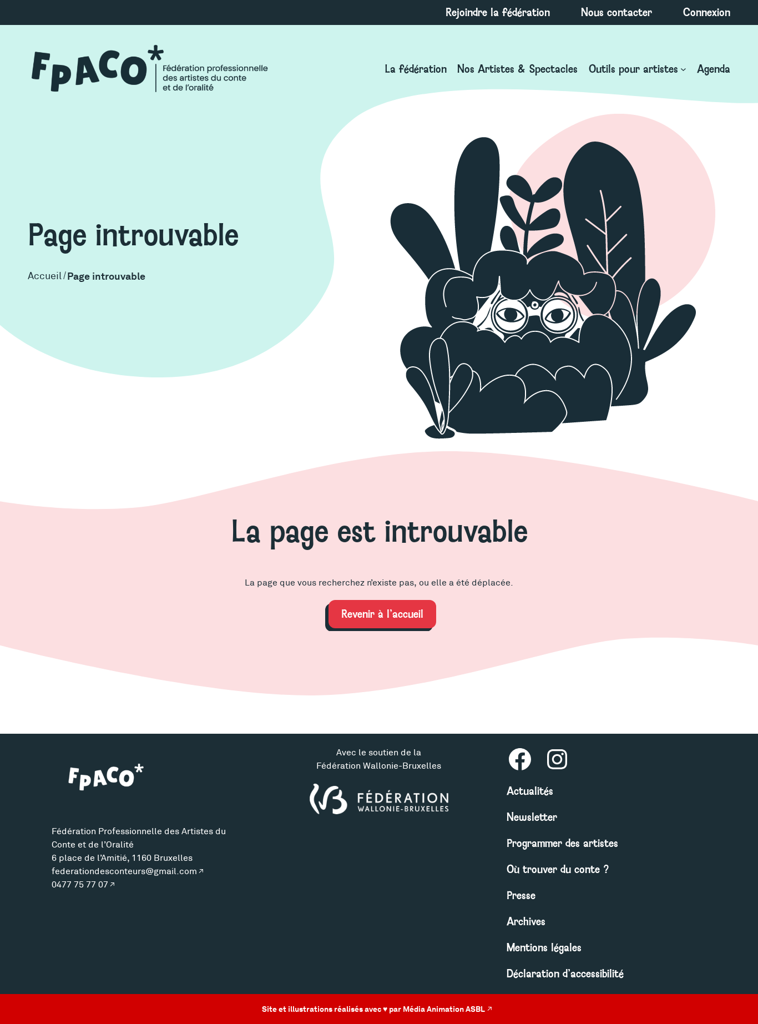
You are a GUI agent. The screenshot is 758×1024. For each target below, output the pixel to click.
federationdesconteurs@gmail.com (124, 871)
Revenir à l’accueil (382, 614)
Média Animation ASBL (444, 1009)
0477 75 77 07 (80, 884)
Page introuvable (106, 276)
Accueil (45, 276)
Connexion (706, 12)
